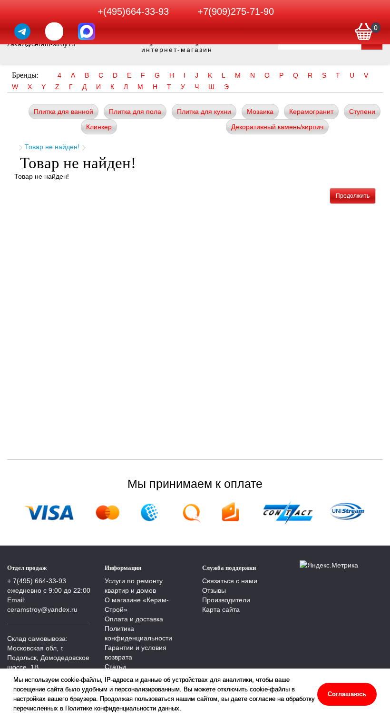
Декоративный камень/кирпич (277, 127)
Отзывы (214, 590)
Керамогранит (311, 111)
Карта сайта (221, 609)
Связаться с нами (229, 581)
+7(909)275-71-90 (235, 11)
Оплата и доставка (134, 619)
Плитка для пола (135, 111)
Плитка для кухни (204, 111)
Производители (226, 600)
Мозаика (260, 111)
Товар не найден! (52, 147)
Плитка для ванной (63, 111)
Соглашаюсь (347, 694)
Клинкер (99, 127)
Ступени (362, 111)
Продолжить (353, 196)
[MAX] (86, 31)
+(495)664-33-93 (133, 11)
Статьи (115, 666)
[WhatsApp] (54, 31)
